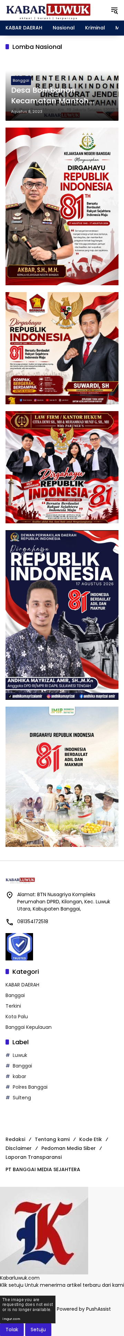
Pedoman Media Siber (68, 1148)
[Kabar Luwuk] (49, 9)
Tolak (12, 1329)
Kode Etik (90, 1139)
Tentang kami (52, 1139)
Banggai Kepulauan (29, 1027)
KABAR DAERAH (22, 984)
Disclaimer (19, 1148)
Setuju (38, 1329)
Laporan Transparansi (34, 1157)
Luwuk (20, 1055)
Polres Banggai (30, 1087)
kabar (19, 1076)
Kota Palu (17, 1016)
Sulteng (22, 1097)
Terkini (13, 1006)
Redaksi (15, 1139)
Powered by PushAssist (84, 1309)
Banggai (21, 80)
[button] (114, 10)
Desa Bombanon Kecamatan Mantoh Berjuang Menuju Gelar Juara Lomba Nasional (55, 95)
